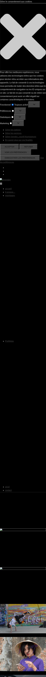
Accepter (9, 147)
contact (8, 490)
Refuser (28, 147)
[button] (23, 37)
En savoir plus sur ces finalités (19, 140)
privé (7, 487)
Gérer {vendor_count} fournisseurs (20, 137)
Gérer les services (13, 133)
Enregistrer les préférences (20, 158)
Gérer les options (13, 130)
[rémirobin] (5, 180)
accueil (8, 189)
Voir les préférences (16, 152)
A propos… (10, 192)
